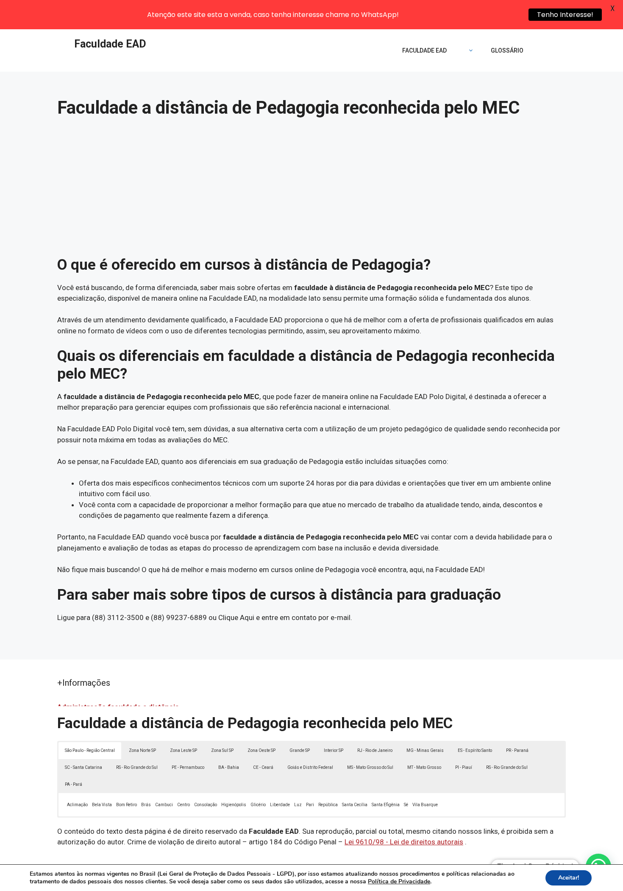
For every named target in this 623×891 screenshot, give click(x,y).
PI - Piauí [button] (463, 767)
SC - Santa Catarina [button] (83, 767)
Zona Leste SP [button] (183, 750)
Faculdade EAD (110, 44)
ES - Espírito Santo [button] (475, 750)
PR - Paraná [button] (517, 750)
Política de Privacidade (399, 881)
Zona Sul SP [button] (222, 750)
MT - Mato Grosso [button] (424, 767)
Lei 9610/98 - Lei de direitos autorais (404, 842)
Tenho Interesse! (565, 15)
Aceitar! (568, 878)
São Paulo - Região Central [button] (90, 750)
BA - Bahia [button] (228, 767)
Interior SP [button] (333, 750)
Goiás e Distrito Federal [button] (310, 767)
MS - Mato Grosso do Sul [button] (370, 767)
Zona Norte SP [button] (142, 750)
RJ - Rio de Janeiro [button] (374, 750)
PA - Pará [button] (73, 784)
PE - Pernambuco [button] (188, 767)
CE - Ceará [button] (263, 767)
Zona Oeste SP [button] (261, 750)
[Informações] (468, 50)
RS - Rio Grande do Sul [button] (137, 767)
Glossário (507, 50)
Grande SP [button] (299, 750)
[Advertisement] (311, 192)
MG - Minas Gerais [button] (425, 750)
